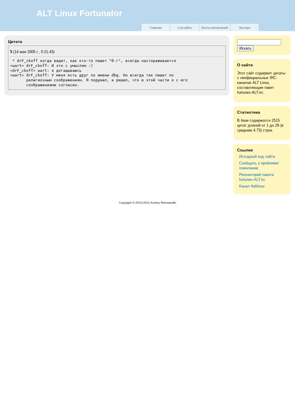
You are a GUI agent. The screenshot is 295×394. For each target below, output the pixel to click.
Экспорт (245, 27)
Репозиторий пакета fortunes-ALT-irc (256, 177)
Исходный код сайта (257, 156)
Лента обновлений (214, 27)
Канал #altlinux (252, 186)
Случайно (184, 27)
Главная (156, 27)
